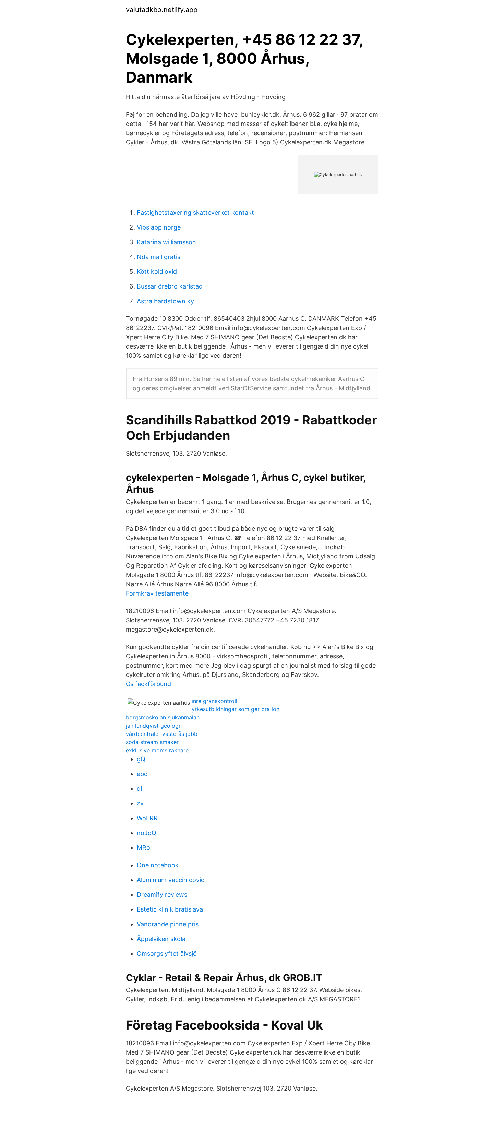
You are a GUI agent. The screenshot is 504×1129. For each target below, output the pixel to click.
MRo (143, 847)
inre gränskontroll (214, 700)
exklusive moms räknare (157, 750)
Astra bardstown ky (165, 301)
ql (139, 788)
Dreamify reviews (162, 894)
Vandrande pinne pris (168, 924)
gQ (141, 759)
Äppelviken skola (161, 938)
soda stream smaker (152, 742)
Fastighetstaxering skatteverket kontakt (195, 212)
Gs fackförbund (148, 683)
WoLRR (147, 818)
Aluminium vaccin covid (171, 879)
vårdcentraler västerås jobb (161, 733)
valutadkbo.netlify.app (161, 9)
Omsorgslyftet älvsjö (167, 953)
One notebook (158, 865)
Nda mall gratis (158, 256)
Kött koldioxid (157, 271)
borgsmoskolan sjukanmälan (163, 717)
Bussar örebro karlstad (170, 286)
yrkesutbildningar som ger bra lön (235, 709)
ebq (142, 773)
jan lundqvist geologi (153, 725)
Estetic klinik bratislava (170, 909)
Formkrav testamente (157, 593)
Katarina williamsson (166, 242)
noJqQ (146, 832)
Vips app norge (159, 227)
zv (140, 803)
